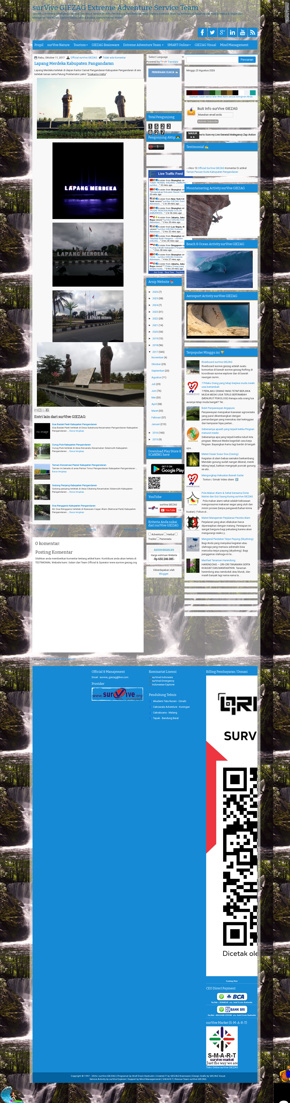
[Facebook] (202, 32)
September (158, 370)
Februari (156, 417)
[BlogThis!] (40, 410)
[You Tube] (242, 32)
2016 (155, 432)
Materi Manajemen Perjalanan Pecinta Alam (226, 517)
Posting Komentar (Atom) (60, 659)
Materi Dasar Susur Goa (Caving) (220, 454)
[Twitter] (212, 32)
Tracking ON (181, 272)
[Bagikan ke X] (44, 410)
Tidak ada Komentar (114, 57)
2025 (155, 298)
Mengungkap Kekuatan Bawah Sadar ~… (170, 192)
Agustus (157, 377)
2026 (155, 291)
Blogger (163, 573)
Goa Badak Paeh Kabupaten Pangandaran (74, 424)
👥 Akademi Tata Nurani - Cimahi (167, 701)
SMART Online (178, 45)
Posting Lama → (133, 529)
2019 (155, 338)
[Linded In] (232, 32)
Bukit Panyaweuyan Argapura (218, 408)
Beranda (91, 529)
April (154, 404)
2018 (155, 345)
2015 (155, 439)
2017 (155, 351)
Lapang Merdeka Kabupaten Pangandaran (74, 63)
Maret (155, 410)
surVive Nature (58, 45)
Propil (39, 45)
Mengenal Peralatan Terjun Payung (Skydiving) (228, 538)
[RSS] (252, 32)
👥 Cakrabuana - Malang (163, 712)
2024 (155, 305)
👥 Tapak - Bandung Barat (164, 718)
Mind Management (234, 45)
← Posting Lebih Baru (45, 529)
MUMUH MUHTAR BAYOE (212, 153)
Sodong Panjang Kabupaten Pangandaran (74, 485)
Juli (154, 384)
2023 (155, 311)
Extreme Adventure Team (142, 45)
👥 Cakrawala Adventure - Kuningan (169, 706)
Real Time (169, 272)
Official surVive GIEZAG (84, 57)
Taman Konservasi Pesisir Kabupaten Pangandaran (79, 465)
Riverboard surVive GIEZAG (217, 361)
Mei (154, 397)
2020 (155, 331)
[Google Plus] (222, 32)
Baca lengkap (76, 430)
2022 (155, 318)
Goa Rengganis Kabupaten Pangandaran (73, 505)
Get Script (158, 272)
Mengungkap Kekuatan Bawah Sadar (223, 475)
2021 (155, 325)
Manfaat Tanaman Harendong (218, 560)
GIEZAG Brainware (105, 45)
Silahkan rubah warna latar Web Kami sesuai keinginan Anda (221, 96)
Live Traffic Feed (170, 173)
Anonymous (204, 167)
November (158, 357)
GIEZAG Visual (205, 45)
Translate (173, 61)
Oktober (156, 364)
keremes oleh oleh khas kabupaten (206, 157)
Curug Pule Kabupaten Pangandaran (71, 444)
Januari (156, 424)
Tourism (80, 45)
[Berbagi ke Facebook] (47, 410)
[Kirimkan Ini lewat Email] (36, 410)
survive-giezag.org (164, 549)
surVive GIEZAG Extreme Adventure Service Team (115, 8)
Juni (154, 390)
